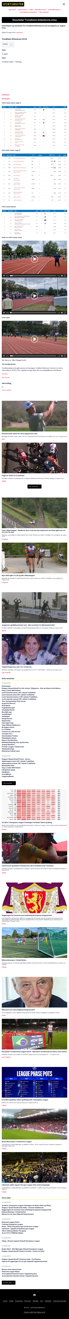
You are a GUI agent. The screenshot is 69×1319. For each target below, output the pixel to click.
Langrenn (5, 539)
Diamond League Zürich (10, 1222)
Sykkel (4, 481)
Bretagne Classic (8, 727)
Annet (4, 924)
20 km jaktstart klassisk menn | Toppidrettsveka (19, 1274)
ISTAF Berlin (6, 705)
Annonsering (19, 1301)
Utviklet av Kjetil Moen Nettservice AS (34, 1312)
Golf (3, 439)
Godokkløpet (7, 714)
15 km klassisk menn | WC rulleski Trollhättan (18, 695)
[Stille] (62, 276)
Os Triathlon (6, 729)
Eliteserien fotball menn (11, 751)
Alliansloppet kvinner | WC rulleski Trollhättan (18, 763)
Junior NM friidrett (54, 9)
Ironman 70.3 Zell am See (11, 731)
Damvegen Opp (7, 723)
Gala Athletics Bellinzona (11, 725)
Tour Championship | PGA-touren (14, 701)
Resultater (6, 99)
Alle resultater (44, 12)
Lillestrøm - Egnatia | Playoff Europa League (18, 1229)
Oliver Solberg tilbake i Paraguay (14, 1231)
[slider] (33, 275)
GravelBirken (6, 774)
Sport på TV (12, 9)
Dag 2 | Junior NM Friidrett (11, 768)
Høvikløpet (6, 716)
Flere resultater (6, 390)
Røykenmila (6, 721)
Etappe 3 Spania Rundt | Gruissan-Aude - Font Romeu (21, 1259)
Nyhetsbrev (48, 1301)
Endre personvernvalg (59, 1301)
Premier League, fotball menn (13, 747)
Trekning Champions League (12, 1224)
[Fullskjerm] (65, 276)
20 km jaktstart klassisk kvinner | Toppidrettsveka (20, 1276)
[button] (34, 259)
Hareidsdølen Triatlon (10, 736)
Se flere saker (7, 1283)
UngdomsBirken (8, 776)
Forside (5, 1301)
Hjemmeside (6, 377)
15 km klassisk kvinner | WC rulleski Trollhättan (19, 692)
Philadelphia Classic (9, 738)
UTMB (31, 9)
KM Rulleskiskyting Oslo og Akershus (15, 742)
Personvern (27, 1301)
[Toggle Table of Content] (10, 44)
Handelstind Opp (8, 749)
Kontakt (11, 1301)
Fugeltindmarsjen (8, 708)
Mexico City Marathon (10, 740)
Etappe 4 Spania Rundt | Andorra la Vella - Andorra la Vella (23, 1251)
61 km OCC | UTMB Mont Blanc (12, 1233)
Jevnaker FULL (7, 734)
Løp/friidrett (19, 32)
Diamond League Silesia (11, 1271)
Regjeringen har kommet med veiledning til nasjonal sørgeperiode (26, 1210)
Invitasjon (5, 374)
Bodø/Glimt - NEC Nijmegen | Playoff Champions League (22, 1249)
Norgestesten (7, 718)
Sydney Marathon (8, 744)
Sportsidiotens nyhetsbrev (28, 12)
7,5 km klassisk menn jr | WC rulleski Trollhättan (19, 699)
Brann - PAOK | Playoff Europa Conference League (20, 1226)
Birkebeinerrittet (40, 9)
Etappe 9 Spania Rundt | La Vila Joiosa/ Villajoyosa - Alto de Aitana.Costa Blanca (31, 688)
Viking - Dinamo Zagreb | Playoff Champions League (21, 1241)
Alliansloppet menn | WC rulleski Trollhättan (18, 761)
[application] (34, 259)
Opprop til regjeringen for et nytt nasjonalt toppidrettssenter (24, 1261)
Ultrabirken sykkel (8, 770)
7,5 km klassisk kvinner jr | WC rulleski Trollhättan (19, 697)
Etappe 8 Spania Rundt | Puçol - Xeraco (16, 759)
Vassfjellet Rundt (8, 710)
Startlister (5, 95)
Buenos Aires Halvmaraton (11, 1269)
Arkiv (41, 1301)
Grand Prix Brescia (8, 703)
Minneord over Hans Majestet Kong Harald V (18, 1214)
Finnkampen (6, 686)
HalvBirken (6, 772)
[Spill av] (4, 276)
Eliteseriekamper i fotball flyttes (14, 1212)
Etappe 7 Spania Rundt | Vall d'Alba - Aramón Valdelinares (23, 1208)
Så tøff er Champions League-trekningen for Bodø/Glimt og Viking (26, 1205)
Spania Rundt (22, 9)
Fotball (4, 829)
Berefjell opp (7, 712)
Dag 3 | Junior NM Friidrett (11, 690)
